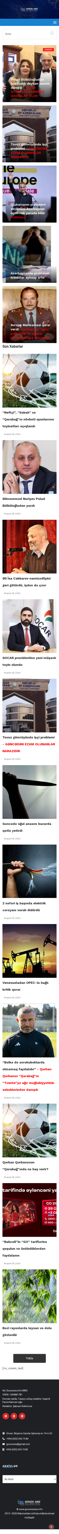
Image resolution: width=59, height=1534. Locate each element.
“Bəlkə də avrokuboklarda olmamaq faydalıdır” (28, 1076)
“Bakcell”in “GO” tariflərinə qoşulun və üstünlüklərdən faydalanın (24, 1248)
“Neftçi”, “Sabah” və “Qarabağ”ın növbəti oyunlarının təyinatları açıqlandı (28, 419)
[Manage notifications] (51, 1526)
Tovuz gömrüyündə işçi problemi (28, 744)
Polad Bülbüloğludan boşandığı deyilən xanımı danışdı (30, 88)
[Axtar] (51, 33)
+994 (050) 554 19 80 (17, 1438)
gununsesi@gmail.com (18, 1444)
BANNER (48, 50)
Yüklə (29, 1358)
